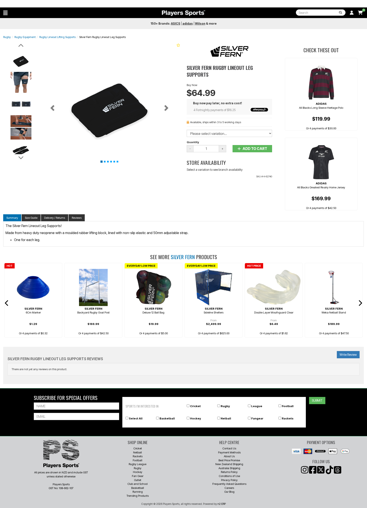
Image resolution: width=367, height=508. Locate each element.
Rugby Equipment (25, 37)
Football (288, 406)
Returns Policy (229, 472)
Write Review (348, 354)
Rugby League (137, 464)
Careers (229, 488)
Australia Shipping (229, 468)
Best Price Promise (229, 460)
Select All (136, 418)
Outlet (137, 480)
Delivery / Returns (54, 217)
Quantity (193, 142)
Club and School (137, 483)
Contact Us (229, 448)
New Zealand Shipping (229, 464)
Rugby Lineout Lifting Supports (57, 37)
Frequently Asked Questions (229, 483)
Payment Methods (229, 452)
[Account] (352, 13)
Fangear (257, 418)
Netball (226, 418)
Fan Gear (137, 476)
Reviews (77, 217)
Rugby (7, 37)
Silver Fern (183, 257)
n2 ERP (221, 503)
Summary (12, 217)
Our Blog (229, 491)
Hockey (195, 418)
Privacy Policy (229, 480)
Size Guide (31, 217)
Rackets (288, 418)
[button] (5, 12)
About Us (229, 456)
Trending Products (138, 495)
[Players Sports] (183, 13)
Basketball (167, 418)
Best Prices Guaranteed (183, 4)
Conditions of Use (229, 476)
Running (138, 491)
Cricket (195, 406)
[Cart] (360, 13)
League (256, 406)
